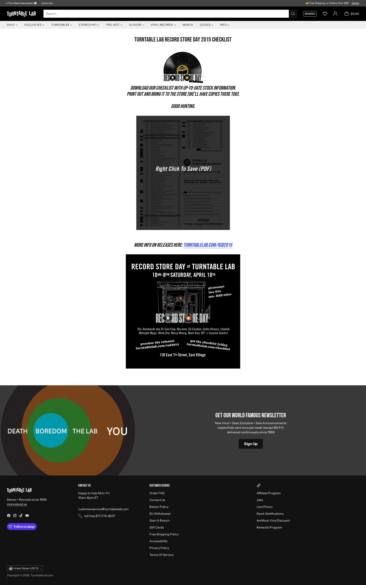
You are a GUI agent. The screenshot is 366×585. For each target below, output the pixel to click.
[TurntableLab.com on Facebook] (8, 516)
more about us (17, 504)
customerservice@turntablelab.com (103, 509)
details (355, 3)
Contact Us (157, 500)
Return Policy (158, 507)
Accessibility (158, 541)
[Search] (293, 14)
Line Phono (265, 507)
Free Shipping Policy (164, 534)
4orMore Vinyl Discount (273, 520)
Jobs (260, 500)
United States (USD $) (25, 568)
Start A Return (159, 520)
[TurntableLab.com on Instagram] (15, 516)
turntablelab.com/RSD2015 (207, 245)
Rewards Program (269, 527)
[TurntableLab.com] (22, 14)
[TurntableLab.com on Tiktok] (21, 516)
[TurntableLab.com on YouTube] (27, 516)
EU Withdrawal (159, 514)
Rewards (310, 13)
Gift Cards (156, 527)
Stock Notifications (270, 514)
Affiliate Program (269, 493)
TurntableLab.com (41, 575)
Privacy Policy (159, 548)
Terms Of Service (161, 555)
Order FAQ (157, 493)
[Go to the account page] (335, 13)
